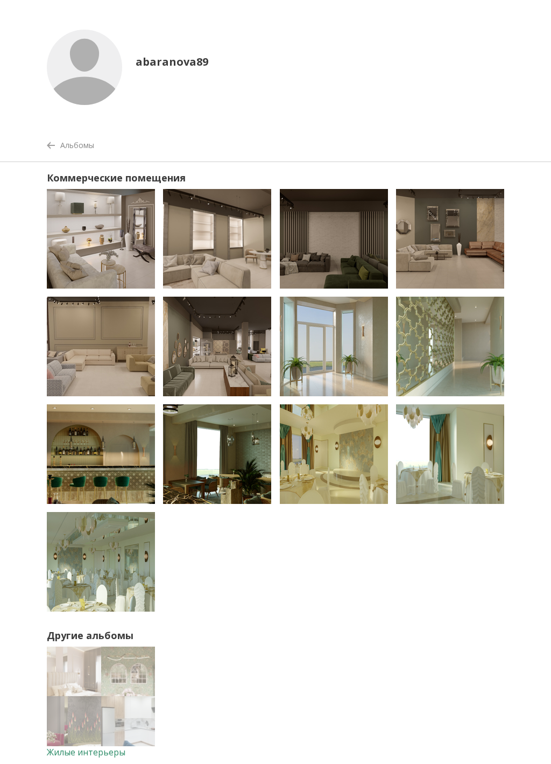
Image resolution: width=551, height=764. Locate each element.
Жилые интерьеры (86, 752)
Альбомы (77, 145)
